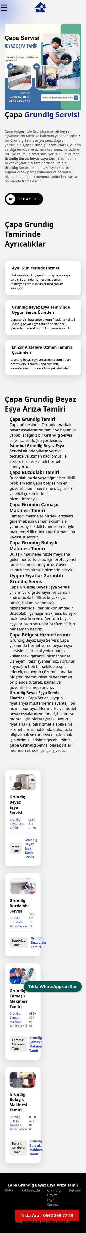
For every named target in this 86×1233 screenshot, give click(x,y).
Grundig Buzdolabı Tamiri (38, 942)
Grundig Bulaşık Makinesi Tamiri (36, 1147)
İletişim (75, 1190)
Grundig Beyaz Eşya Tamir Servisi (31, 848)
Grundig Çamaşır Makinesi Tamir (36, 1044)
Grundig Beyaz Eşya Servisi (54, 1197)
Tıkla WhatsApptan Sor (52, 986)
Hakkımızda (30, 1190)
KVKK (9, 1190)
